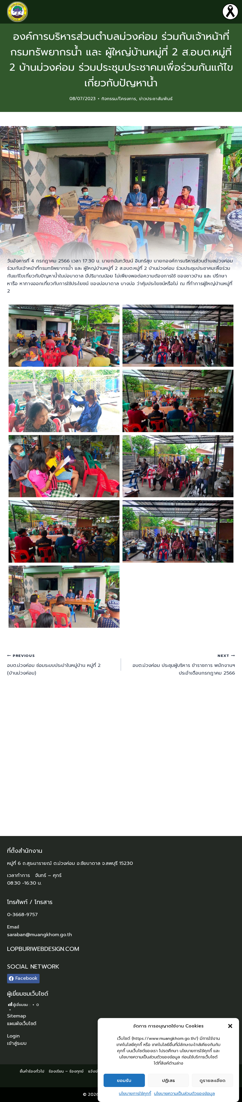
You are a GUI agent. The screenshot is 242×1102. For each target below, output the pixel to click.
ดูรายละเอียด (212, 1080)
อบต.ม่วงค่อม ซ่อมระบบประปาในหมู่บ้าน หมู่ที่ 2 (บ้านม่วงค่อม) (54, 664)
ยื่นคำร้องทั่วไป (32, 1071)
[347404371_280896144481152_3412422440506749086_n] (64, 336)
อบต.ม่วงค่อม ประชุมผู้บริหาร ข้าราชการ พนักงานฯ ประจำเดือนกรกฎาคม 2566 (184, 664)
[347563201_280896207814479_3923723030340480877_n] (177, 466)
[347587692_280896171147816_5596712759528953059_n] (64, 531)
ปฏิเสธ (168, 1080)
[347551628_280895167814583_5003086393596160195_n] (64, 401)
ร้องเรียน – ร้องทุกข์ (66, 1071)
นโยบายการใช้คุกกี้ (135, 1094)
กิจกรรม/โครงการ (119, 98)
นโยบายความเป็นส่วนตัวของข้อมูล (184, 1094)
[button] (230, 1026)
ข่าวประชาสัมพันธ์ (156, 98)
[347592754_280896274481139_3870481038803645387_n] (177, 531)
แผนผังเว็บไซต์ (21, 1023)
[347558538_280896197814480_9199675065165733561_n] (177, 401)
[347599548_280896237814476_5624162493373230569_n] (64, 597)
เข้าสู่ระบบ (17, 1043)
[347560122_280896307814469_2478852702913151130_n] (64, 466)
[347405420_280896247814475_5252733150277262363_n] (177, 336)
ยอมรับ (124, 1080)
